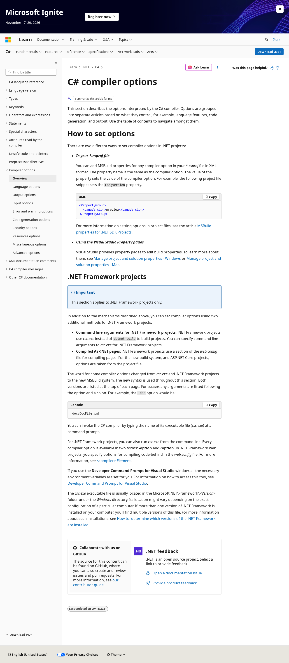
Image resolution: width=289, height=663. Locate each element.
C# (97, 67)
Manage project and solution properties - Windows (137, 258)
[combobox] (30, 72)
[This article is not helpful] (277, 68)
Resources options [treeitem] (26, 236)
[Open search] (266, 39)
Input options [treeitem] (23, 203)
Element (114, 460)
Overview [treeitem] (20, 178)
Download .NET (269, 52)
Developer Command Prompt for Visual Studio (107, 483)
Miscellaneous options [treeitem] (30, 244)
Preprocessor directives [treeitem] (26, 162)
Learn (72, 67)
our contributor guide (96, 582)
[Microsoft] (8, 39)
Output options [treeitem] (24, 195)
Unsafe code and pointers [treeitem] (28, 153)
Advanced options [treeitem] (26, 252)
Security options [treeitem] (25, 228)
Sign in (278, 39)
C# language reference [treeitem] (26, 82)
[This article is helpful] (272, 68)
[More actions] (217, 67)
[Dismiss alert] (280, 9)
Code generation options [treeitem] (31, 219)
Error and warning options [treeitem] (33, 211)
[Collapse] (56, 63)
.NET (85, 67)
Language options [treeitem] (26, 186)
